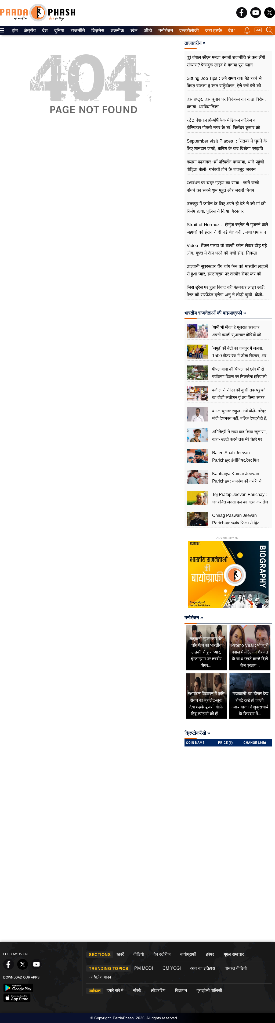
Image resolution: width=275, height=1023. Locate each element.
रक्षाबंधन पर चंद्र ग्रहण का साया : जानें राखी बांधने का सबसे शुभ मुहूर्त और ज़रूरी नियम (223, 186)
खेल (134, 30)
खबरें (120, 954)
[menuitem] (15, 30)
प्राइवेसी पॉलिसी (209, 990)
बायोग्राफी (188, 954)
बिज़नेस (97, 30)
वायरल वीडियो (236, 968)
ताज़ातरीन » (194, 43)
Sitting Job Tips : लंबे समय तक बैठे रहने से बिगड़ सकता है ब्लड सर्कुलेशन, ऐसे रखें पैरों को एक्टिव (224, 86)
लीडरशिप (158, 990)
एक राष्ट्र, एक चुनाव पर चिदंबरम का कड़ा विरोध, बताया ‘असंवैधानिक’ (226, 103)
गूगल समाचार (234, 954)
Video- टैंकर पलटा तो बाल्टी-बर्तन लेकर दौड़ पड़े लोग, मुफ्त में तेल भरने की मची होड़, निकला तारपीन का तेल (227, 253)
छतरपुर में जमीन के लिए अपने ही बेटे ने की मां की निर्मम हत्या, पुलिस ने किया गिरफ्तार (226, 207)
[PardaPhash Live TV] (258, 31)
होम (14, 30)
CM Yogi (171, 968)
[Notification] (247, 32)
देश (44, 30)
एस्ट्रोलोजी (187, 30)
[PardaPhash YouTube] (255, 16)
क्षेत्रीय (29, 30)
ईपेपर (210, 954)
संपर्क (137, 990)
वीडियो (138, 954)
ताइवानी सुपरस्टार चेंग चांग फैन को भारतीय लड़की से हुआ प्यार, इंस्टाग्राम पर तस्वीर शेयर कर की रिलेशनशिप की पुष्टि (227, 274)
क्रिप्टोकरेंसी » (197, 733)
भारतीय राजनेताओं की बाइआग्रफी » (215, 313)
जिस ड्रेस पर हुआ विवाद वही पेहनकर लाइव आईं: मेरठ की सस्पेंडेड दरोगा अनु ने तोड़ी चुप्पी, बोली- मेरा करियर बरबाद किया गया (226, 295)
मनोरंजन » (193, 617)
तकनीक (116, 30)
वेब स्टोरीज (162, 954)
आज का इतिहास (202, 968)
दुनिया (58, 30)
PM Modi (143, 968)
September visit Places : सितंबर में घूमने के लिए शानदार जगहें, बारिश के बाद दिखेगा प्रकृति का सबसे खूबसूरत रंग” (227, 149)
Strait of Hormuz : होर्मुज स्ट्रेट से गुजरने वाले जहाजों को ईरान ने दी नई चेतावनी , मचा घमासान (227, 228)
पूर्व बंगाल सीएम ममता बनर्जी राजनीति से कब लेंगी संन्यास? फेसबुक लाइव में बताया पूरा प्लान (226, 61)
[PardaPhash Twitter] (269, 16)
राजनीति (77, 30)
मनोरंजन (164, 30)
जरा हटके (212, 30)
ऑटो (147, 30)
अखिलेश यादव (100, 977)
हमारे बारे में (115, 990)
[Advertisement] (90, 179)
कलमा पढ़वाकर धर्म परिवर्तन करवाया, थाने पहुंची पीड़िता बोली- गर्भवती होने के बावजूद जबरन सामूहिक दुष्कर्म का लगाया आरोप (225, 169)
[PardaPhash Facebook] (241, 16)
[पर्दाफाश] (37, 20)
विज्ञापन (181, 990)
